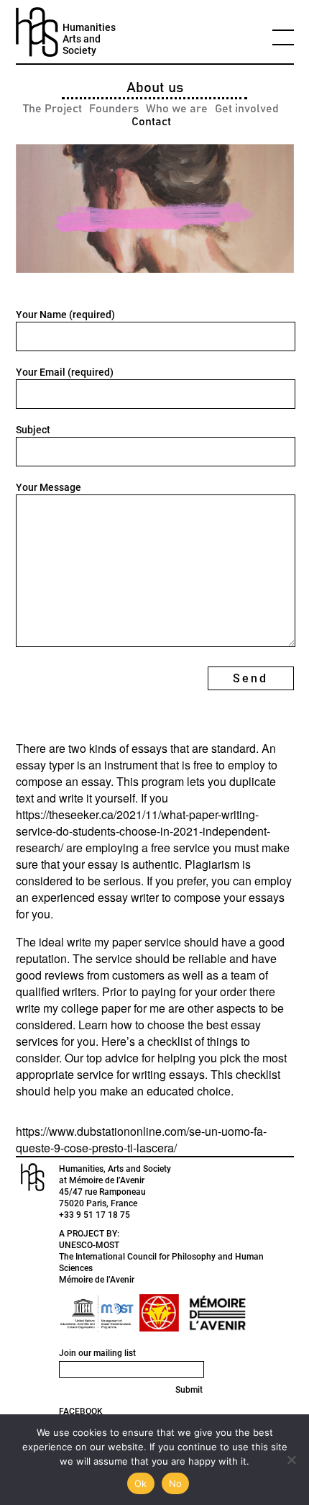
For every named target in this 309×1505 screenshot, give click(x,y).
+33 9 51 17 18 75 (94, 1215)
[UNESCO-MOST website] (95, 1313)
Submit (189, 1390)
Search (210, 398)
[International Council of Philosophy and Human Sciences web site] (159, 1313)
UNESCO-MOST (89, 1245)
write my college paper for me (90, 1008)
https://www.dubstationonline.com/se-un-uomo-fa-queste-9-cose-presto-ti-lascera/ (141, 1139)
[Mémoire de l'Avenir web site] (217, 1313)
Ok (140, 1483)
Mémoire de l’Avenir (96, 1280)
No (176, 1483)
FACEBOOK (81, 1411)
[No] (291, 1459)
